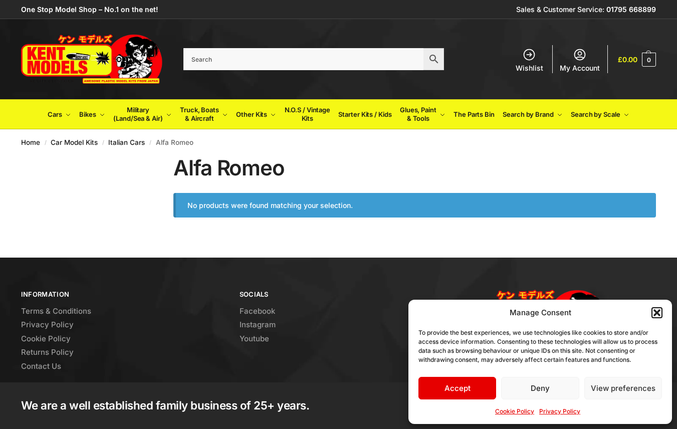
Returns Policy (47, 352)
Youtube (254, 338)
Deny (540, 388)
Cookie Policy (514, 411)
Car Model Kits (74, 142)
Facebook (257, 311)
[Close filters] (132, 161)
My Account (580, 68)
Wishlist (529, 68)
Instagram (258, 324)
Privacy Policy (559, 411)
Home (30, 142)
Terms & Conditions (56, 311)
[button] (657, 313)
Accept (457, 388)
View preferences (623, 388)
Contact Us (41, 366)
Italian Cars (126, 142)
